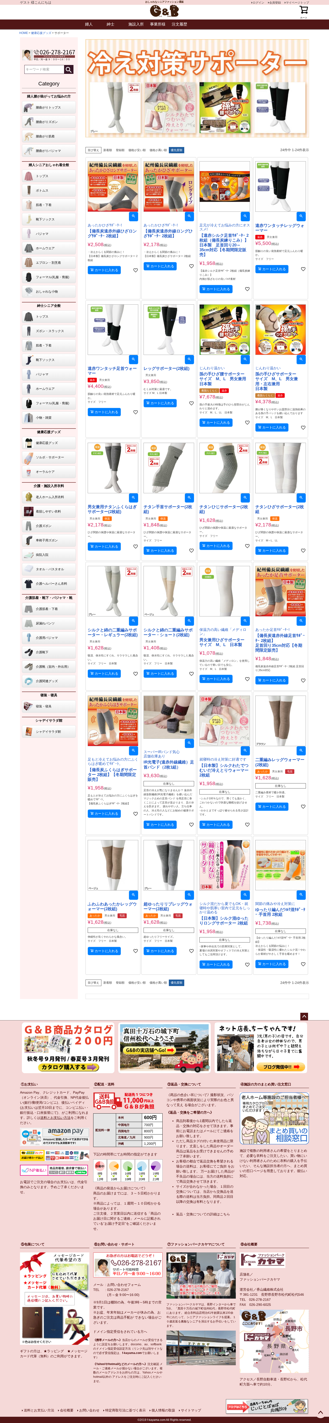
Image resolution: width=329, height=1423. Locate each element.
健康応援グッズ (41, 33)
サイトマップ (191, 1410)
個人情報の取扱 (163, 1410)
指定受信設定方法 (119, 1348)
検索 (68, 69)
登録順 (120, 150)
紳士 (110, 24)
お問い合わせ (89, 1410)
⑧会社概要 (249, 1244)
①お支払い (29, 1084)
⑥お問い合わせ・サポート (114, 1244)
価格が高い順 (158, 150)
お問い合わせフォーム (124, 1285)
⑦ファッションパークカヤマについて (196, 1244)
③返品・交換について (184, 1084)
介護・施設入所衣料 (49, 486)
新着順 (107, 150)
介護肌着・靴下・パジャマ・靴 (48, 598)
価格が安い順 (137, 150)
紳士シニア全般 (49, 306)
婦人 (89, 24)
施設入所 (136, 24)
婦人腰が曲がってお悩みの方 (49, 96)
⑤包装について (33, 1244)
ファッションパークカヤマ (260, 1279)
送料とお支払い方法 (55, 1118)
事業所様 (157, 24)
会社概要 (66, 1410)
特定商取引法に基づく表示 (125, 1410)
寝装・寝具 (48, 695)
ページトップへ (304, 1016)
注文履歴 (179, 24)
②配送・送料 (104, 1084)
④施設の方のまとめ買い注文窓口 (266, 1084)
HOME (23, 33)
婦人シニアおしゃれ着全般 (49, 165)
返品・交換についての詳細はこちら (203, 1214)
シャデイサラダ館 (48, 720)
